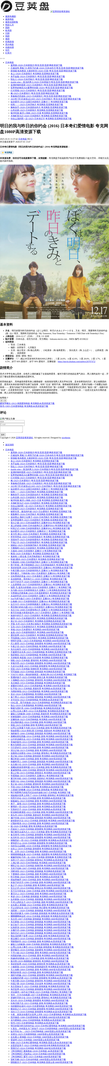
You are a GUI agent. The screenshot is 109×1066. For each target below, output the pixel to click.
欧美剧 (8, 30)
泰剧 (7, 39)
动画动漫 (9, 47)
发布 (3, 435)
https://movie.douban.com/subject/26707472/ (76, 361)
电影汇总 (9, 25)
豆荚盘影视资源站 (24, 438)
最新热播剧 (10, 16)
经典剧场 (9, 42)
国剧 (7, 27)
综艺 (7, 50)
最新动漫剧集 (11, 22)
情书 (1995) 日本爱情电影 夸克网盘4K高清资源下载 (24, 406)
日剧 (7, 33)
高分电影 (9, 44)
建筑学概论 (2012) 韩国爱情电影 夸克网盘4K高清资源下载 (27, 403)
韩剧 (7, 36)
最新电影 (9, 19)
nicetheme (66, 438)
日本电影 (22, 139)
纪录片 (8, 53)
